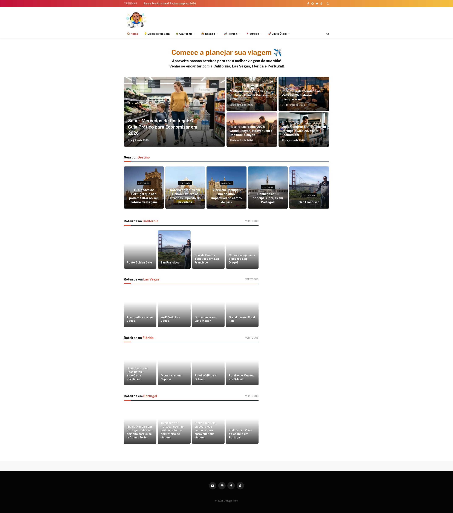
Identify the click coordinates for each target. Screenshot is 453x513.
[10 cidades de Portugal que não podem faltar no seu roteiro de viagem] (144, 187)
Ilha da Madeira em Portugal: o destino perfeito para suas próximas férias (139, 432)
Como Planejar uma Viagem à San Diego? (242, 259)
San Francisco (309, 202)
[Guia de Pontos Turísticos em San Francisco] (208, 249)
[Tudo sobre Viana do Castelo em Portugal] (242, 424)
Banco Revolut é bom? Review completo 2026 (170, 3)
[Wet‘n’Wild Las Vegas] (174, 308)
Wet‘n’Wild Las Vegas (170, 319)
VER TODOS (252, 221)
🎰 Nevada (208, 33)
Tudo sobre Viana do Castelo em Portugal (240, 434)
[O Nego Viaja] (136, 20)
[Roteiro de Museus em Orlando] (242, 366)
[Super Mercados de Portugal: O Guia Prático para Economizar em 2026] (174, 111)
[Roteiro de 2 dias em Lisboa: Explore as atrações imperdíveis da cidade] (185, 187)
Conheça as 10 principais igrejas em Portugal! (268, 198)
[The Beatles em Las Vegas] (140, 308)
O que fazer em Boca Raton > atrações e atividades (137, 374)
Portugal (143, 183)
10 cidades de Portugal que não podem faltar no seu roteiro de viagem (144, 196)
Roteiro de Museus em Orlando (241, 377)
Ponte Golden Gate (139, 262)
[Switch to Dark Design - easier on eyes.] (327, 3)
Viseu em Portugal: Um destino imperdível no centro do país (226, 196)
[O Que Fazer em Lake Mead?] (208, 308)
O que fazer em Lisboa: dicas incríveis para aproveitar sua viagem (205, 430)
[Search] (327, 34)
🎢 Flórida (230, 33)
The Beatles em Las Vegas (140, 319)
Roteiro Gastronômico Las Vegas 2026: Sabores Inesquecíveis (301, 95)
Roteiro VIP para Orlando (206, 377)
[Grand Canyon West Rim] (242, 308)
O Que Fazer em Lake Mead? (205, 319)
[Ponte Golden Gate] (140, 249)
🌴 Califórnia (184, 33)
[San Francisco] (309, 187)
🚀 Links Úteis (277, 33)
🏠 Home (132, 33)
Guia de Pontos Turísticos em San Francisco (207, 259)
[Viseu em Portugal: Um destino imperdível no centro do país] (226, 187)
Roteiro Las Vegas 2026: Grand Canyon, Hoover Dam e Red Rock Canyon (251, 131)
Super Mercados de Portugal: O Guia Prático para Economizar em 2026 (162, 127)
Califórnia (309, 195)
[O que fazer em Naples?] (174, 366)
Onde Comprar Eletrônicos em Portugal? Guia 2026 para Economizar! (304, 131)
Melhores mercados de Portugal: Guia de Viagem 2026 (248, 95)
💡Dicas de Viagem (157, 33)
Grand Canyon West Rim (242, 319)
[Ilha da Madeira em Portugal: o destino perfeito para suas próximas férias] (140, 424)
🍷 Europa (252, 33)
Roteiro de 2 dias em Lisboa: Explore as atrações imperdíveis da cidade (185, 196)
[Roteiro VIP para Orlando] (208, 366)
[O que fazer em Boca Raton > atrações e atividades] (140, 366)
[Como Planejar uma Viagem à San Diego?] (242, 249)
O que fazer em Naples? (171, 377)
